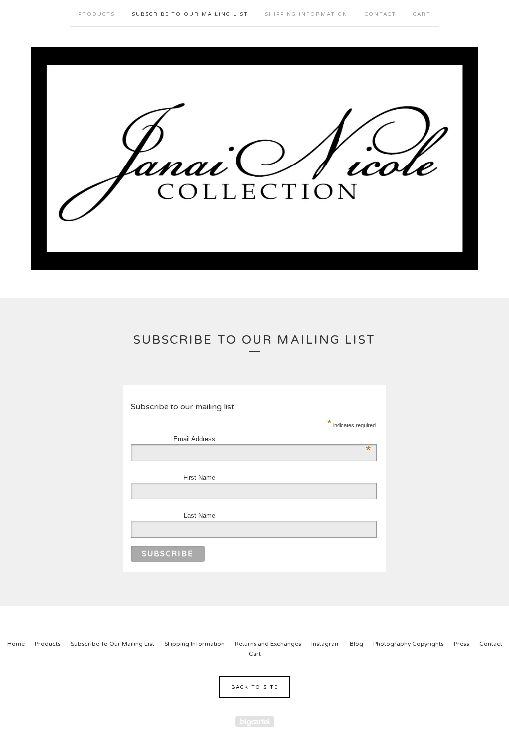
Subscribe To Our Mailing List (190, 14)
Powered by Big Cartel (254, 721)
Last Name (199, 515)
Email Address (201, 439)
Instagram (325, 643)
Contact (380, 14)
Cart (422, 14)
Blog (356, 643)
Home (16, 643)
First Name (199, 477)
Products (96, 14)
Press (461, 643)
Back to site (254, 687)
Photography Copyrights (408, 643)
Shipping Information (306, 14)
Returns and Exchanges (268, 643)
